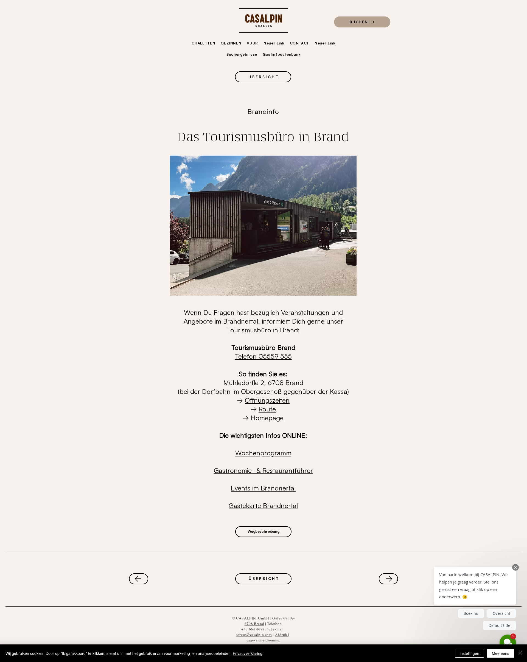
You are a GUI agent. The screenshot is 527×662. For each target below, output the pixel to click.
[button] (475, 586)
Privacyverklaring (247, 653)
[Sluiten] (520, 653)
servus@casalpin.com (254, 634)
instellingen (469, 653)
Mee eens (500, 653)
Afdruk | (282, 634)
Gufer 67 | (281, 618)
